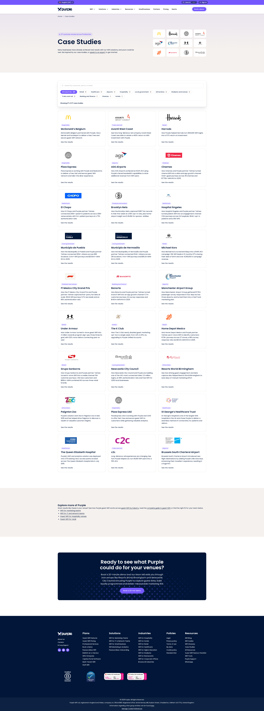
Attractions (161, 92)
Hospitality (125, 92)
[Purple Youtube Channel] (63, 650)
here (152, 706)
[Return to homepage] (66, 9)
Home (60, 16)
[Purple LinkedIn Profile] (59, 650)
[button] (92, 9)
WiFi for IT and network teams (72, 513)
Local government (143, 92)
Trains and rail (68, 96)
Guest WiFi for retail (68, 519)
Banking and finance (88, 96)
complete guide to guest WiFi (158, 508)
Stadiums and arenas (180, 92)
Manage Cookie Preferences (132, 709)
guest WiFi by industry (130, 508)
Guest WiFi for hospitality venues (73, 516)
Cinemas (106, 96)
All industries (68, 92)
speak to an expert (97, 52)
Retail (83, 92)
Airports (111, 92)
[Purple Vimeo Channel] (67, 650)
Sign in (204, 2)
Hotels (119, 96)
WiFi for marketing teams (70, 510)
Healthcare (96, 92)
